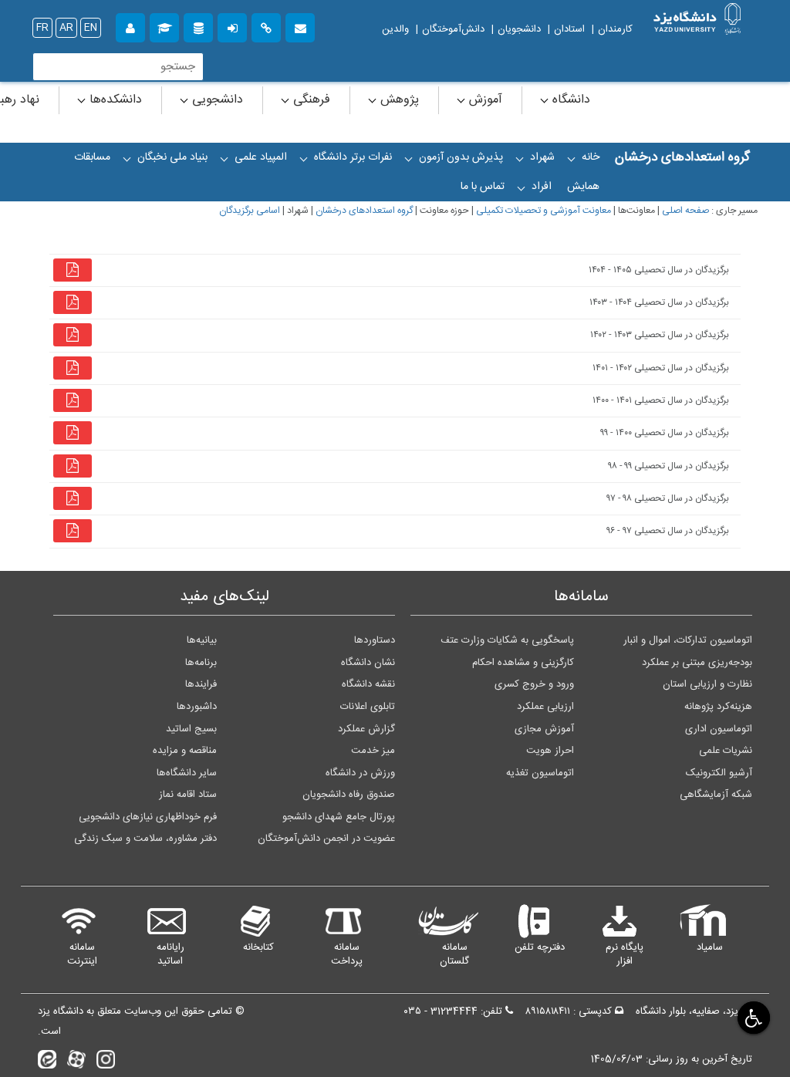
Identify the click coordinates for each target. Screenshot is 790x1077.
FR (42, 27)
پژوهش (397, 99)
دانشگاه (569, 99)
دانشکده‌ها (114, 99)
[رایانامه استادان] (300, 26)
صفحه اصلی (685, 211)
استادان (569, 29)
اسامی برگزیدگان (249, 211)
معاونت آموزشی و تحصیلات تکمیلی (543, 211)
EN (90, 27)
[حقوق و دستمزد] (198, 26)
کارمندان (615, 29)
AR (66, 27)
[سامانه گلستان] (164, 26)
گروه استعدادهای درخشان (364, 211)
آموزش (483, 99)
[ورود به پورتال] (232, 26)
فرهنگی (309, 99)
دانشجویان (519, 29)
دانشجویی (215, 99)
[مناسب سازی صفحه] (752, 1017)
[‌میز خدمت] (130, 26)
